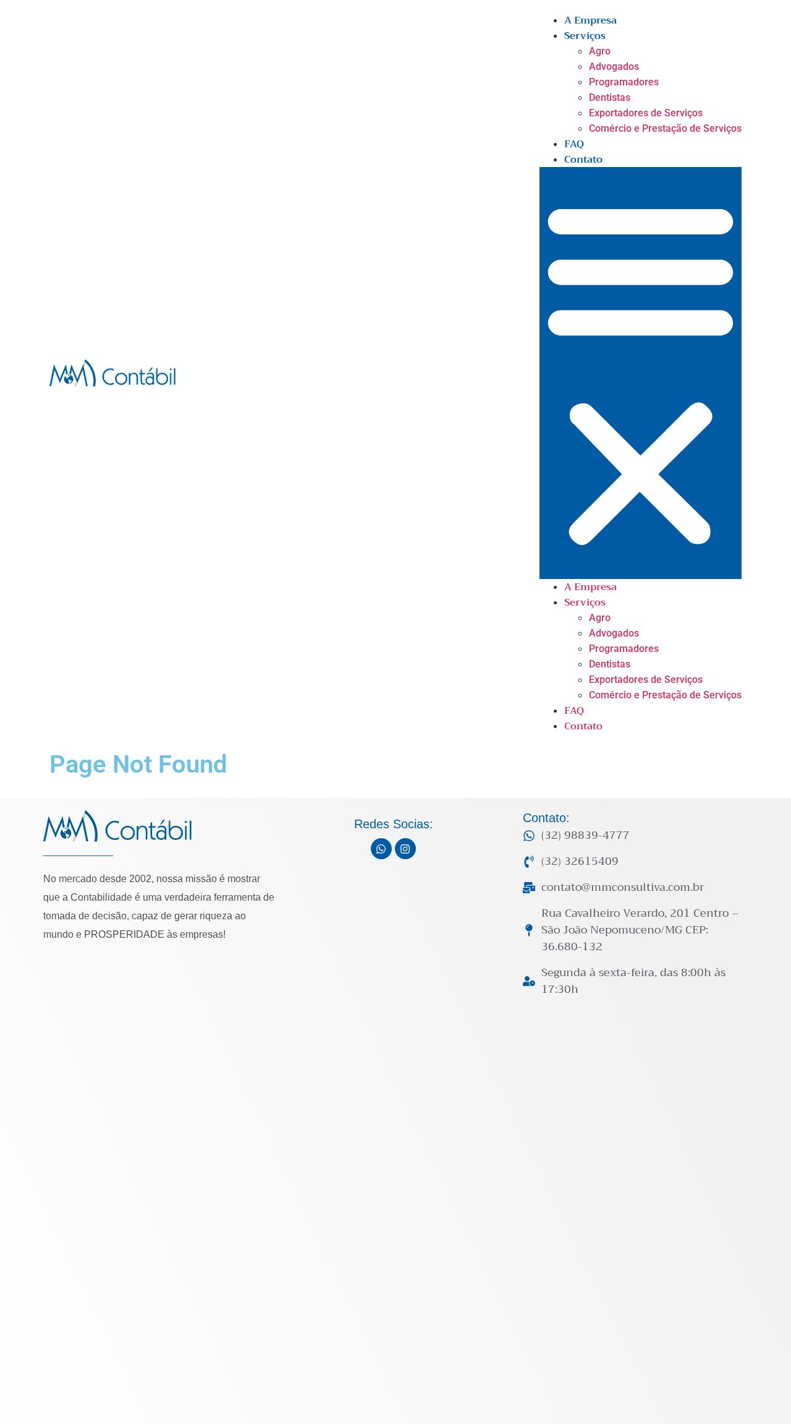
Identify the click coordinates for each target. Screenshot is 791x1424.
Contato (583, 159)
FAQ (574, 144)
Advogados (614, 66)
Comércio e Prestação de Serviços (665, 128)
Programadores (624, 82)
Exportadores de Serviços (646, 113)
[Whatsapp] (381, 848)
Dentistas (609, 97)
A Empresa (590, 20)
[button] (640, 373)
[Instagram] (405, 848)
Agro (600, 51)
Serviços (585, 36)
